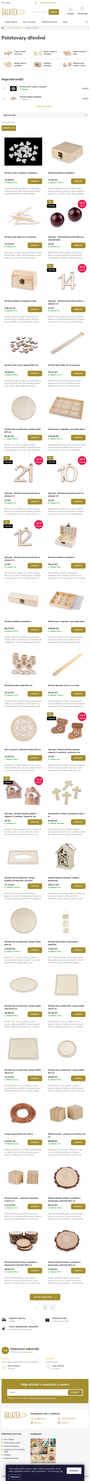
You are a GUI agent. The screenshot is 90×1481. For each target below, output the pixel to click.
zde (61, 1471)
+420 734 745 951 (68, 1419)
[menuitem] (11, 22)
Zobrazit (35, 181)
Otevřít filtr (9, 128)
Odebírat (75, 1392)
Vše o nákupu (6, 3)
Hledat (53, 12)
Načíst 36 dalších (43, 1297)
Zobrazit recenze (27, 1352)
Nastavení (15, 1477)
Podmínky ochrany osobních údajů (14, 1450)
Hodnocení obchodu (11, 1458)
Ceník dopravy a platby (12, 1443)
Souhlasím (74, 1470)
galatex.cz (38, 1423)
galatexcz (65, 1423)
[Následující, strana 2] (45, 1307)
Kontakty (7, 1455)
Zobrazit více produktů (44, 106)
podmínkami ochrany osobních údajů (42, 1398)
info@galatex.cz (40, 1419)
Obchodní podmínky (11, 1446)
